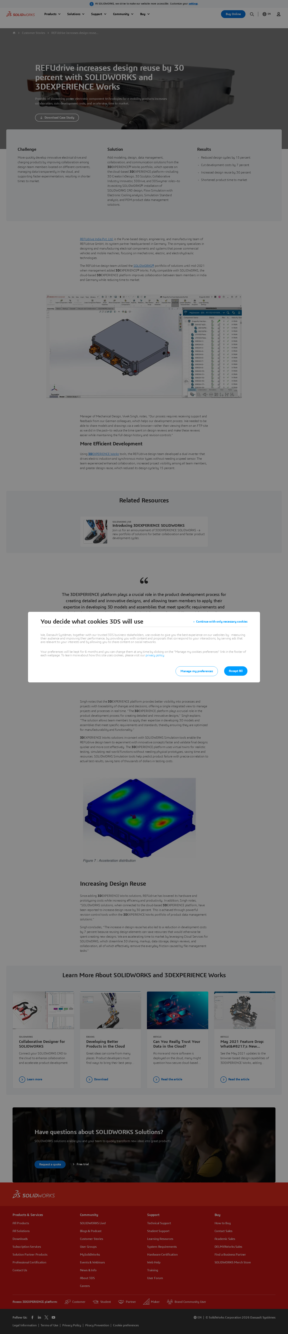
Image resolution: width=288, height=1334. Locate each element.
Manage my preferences (196, 671)
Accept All (236, 671)
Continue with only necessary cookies (221, 621)
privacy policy (155, 655)
